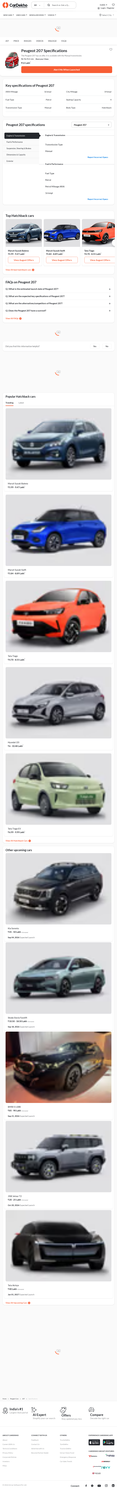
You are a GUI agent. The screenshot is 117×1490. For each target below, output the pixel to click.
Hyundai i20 (13, 742)
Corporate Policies (9, 1457)
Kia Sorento (13, 928)
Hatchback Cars (21, 840)
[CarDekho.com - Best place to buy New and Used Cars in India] (15, 5)
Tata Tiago (89, 250)
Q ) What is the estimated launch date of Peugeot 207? (32, 289)
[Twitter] (92, 1486)
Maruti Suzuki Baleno (18, 250)
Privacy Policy (8, 1453)
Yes (94, 346)
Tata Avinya (13, 1285)
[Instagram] (106, 1486)
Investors (6, 1461)
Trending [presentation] (9, 402)
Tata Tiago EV (14, 828)
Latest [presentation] (21, 402)
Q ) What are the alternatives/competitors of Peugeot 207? (34, 303)
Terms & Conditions (10, 1448)
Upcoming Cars (20, 1303)
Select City (107, 15)
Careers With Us (9, 1444)
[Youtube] (99, 1486)
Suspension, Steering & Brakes (19, 148)
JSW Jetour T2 (15, 1196)
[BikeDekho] (93, 1456)
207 (7, 41)
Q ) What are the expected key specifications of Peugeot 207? (35, 296)
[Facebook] (86, 1486)
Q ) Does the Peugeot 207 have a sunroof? (26, 310)
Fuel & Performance (15, 142)
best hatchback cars (22, 269)
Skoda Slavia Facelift (17, 1017)
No (107, 346)
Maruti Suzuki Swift (55, 250)
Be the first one (27, 59)
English (102, 5)
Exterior (10, 161)
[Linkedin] (113, 1486)
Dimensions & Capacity (16, 155)
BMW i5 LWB (14, 1107)
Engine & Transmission (16, 136)
